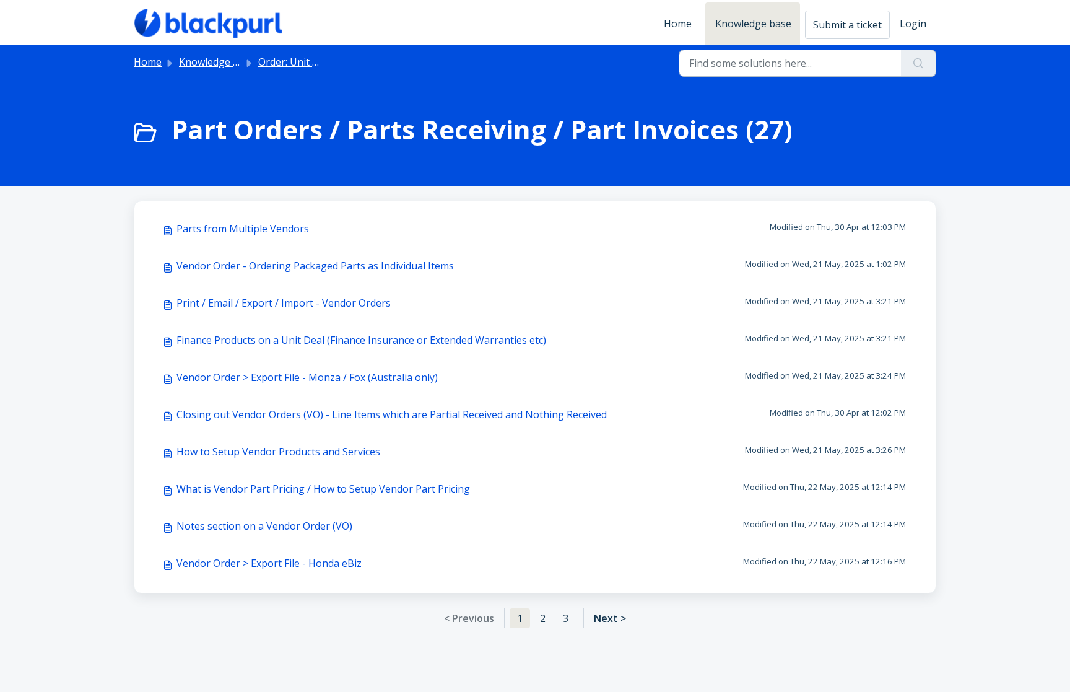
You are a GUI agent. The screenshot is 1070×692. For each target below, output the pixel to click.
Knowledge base (753, 23)
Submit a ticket (847, 25)
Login (913, 23)
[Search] (918, 63)
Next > (610, 618)
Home (678, 23)
